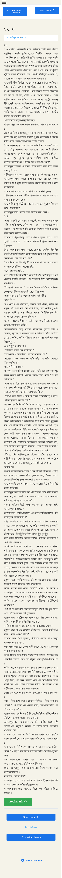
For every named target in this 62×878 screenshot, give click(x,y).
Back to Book (31, 827)
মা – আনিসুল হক (13, 37)
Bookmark (16, 802)
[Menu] (4, 2)
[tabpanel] (31, 424)
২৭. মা (23, 37)
